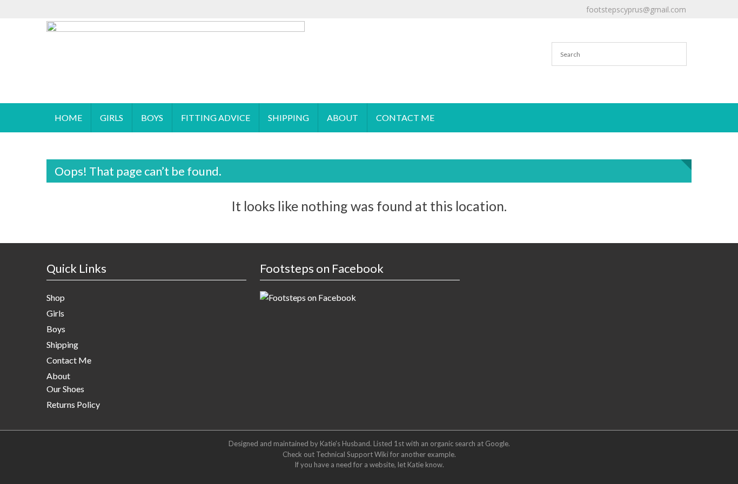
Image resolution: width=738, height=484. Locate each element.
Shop (55, 297)
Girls (111, 117)
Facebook (467, 18)
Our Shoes (65, 389)
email (324, 18)
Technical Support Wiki (352, 454)
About (342, 117)
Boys (152, 117)
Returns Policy (73, 404)
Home (68, 117)
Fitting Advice (215, 117)
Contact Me (405, 117)
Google (496, 443)
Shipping (288, 117)
